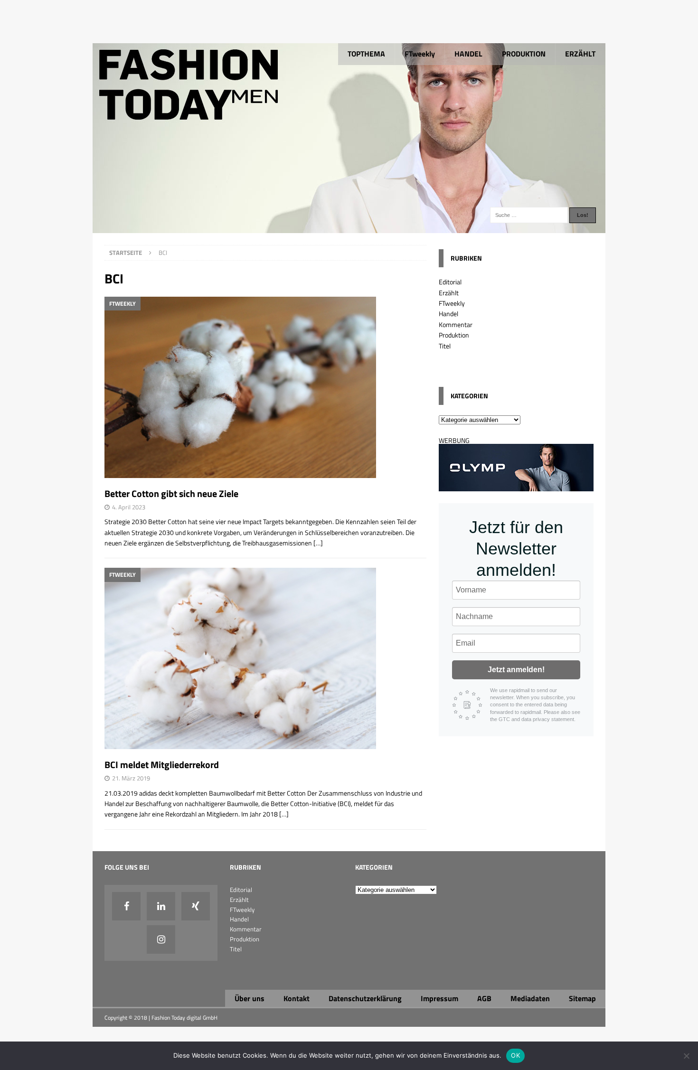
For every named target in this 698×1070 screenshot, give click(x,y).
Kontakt (296, 998)
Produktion (454, 335)
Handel (448, 314)
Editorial (450, 282)
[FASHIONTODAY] (349, 228)
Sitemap (582, 998)
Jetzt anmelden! (516, 670)
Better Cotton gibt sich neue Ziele (171, 493)
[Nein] (686, 1056)
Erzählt (449, 293)
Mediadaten (530, 998)
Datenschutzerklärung (365, 998)
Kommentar (455, 324)
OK (515, 1055)
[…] (318, 543)
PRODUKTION (524, 53)
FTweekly (420, 53)
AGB (484, 998)
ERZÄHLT (580, 53)
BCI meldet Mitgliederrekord (161, 764)
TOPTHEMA (366, 53)
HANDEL (468, 53)
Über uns (249, 998)
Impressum (439, 998)
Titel (445, 346)
